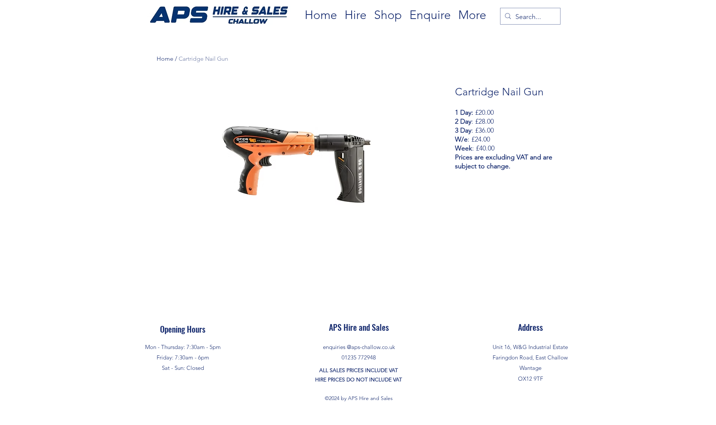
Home (165, 58)
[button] (355, 15)
